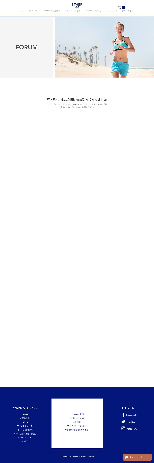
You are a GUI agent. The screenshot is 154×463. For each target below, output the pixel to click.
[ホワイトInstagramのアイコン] (123, 428)
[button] (122, 7)
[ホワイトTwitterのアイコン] (123, 421)
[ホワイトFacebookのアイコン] (123, 415)
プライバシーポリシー (77, 426)
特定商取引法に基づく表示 (76, 430)
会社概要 (77, 422)
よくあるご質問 (77, 414)
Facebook (131, 415)
